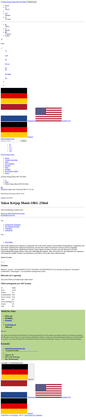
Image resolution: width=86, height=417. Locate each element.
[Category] (6, 32)
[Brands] (6, 28)
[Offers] (6, 24)
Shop (6, 182)
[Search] (6, 7)
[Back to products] (2, 187)
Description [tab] (9, 242)
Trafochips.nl (10, 325)
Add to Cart (32, 2)
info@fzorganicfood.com (15, 348)
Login (3, 198)
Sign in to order (6, 213)
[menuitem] (7, 158)
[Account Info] (6, 17)
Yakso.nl (8, 327)
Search (24, 141)
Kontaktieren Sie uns (8, 215)
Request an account (18, 213)
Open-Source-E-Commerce (33, 415)
